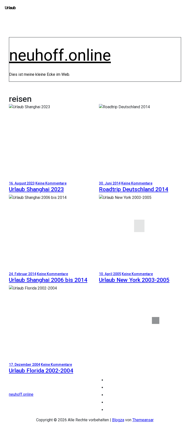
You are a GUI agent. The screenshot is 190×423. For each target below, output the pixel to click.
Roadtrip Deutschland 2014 (133, 189)
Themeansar (142, 420)
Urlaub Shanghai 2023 (36, 189)
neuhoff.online (60, 55)
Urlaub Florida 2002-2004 (41, 370)
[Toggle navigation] (12, 41)
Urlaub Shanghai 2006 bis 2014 (48, 280)
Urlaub (10, 7)
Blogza (118, 420)
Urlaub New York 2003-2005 (134, 280)
